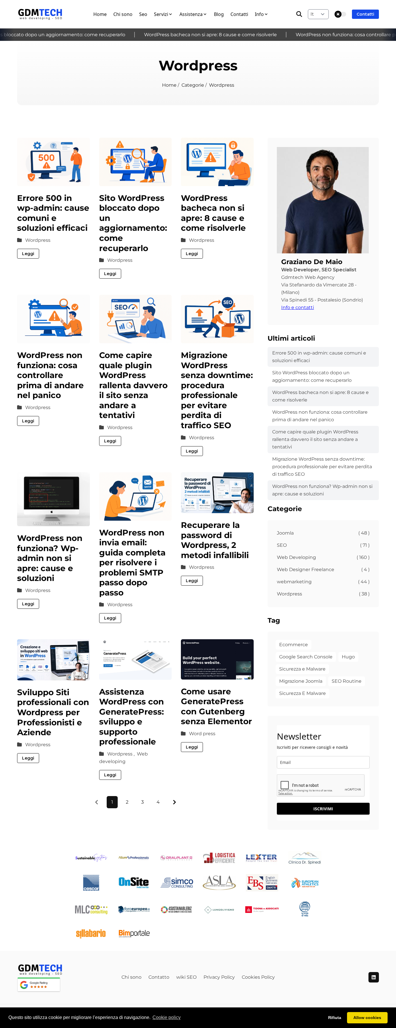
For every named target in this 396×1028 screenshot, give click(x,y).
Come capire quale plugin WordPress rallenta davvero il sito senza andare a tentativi (133, 385)
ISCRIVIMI (323, 808)
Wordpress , (121, 754)
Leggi (28, 253)
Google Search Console (306, 657)
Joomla (323, 533)
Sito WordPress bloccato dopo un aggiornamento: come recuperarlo (133, 223)
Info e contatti (297, 307)
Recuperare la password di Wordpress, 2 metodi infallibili (215, 540)
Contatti (239, 14)
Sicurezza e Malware (302, 669)
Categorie (193, 85)
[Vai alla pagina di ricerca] (299, 14)
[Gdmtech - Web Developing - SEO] (40, 14)
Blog (219, 14)
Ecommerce (293, 644)
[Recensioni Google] (59, 984)
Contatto (158, 977)
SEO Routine (347, 681)
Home (100, 14)
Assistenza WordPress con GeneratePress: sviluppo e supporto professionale (131, 717)
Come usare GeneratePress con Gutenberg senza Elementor (216, 706)
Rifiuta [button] (334, 1017)
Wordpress (37, 240)
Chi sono (122, 14)
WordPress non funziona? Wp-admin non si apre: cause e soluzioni (49, 558)
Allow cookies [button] (367, 1017)
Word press (202, 733)
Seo (143, 14)
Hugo (348, 657)
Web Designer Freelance (323, 569)
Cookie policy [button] (166, 1017)
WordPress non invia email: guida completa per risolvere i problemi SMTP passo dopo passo (132, 562)
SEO (323, 545)
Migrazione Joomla (300, 681)
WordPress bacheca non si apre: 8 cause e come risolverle (201, 34)
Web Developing (323, 557)
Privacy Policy (219, 977)
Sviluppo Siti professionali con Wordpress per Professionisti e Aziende (53, 712)
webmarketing (323, 581)
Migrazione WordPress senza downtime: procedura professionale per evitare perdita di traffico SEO (217, 390)
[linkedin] (373, 977)
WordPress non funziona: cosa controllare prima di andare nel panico (50, 375)
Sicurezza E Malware (302, 693)
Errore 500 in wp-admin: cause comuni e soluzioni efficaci (53, 213)
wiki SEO (186, 977)
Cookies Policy (258, 977)
